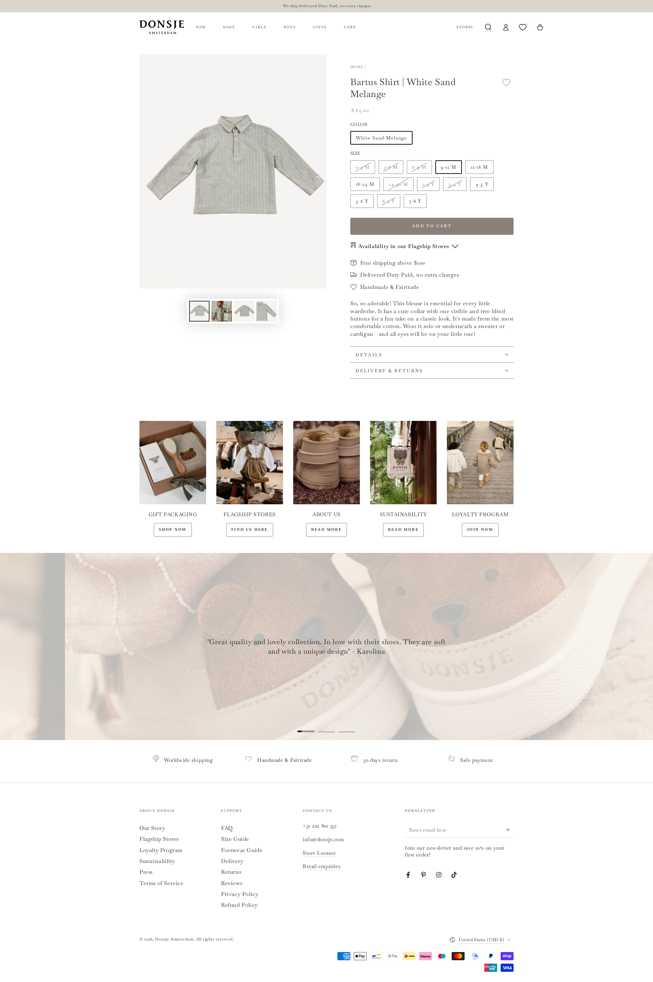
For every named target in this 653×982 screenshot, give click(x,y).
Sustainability (157, 861)
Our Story (152, 828)
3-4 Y (455, 184)
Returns (231, 871)
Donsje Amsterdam (174, 939)
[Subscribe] (510, 829)
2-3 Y (428, 184)
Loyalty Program (161, 850)
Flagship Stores (159, 838)
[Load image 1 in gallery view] (199, 311)
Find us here (249, 529)
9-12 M (448, 167)
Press (146, 871)
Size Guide (235, 838)
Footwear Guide (242, 850)
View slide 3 (346, 726)
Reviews (231, 883)
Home (356, 67)
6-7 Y (389, 201)
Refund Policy (239, 905)
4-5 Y (481, 184)
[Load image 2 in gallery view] (222, 311)
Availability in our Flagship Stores (403, 246)
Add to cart (432, 226)
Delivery (232, 861)
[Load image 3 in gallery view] (244, 311)
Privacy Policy (239, 894)
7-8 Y (415, 201)
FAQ (227, 828)
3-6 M (391, 167)
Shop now (173, 529)
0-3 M (363, 167)
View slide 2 (326, 726)
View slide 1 (306, 726)
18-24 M (365, 184)
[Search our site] (488, 27)
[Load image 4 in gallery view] (266, 311)
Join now (480, 529)
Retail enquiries (321, 866)
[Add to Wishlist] (506, 82)
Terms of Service (161, 883)
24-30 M (398, 184)
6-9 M (419, 167)
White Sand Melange (381, 138)
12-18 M (479, 167)
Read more (326, 529)
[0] (523, 27)
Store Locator (319, 853)
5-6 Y (362, 201)
